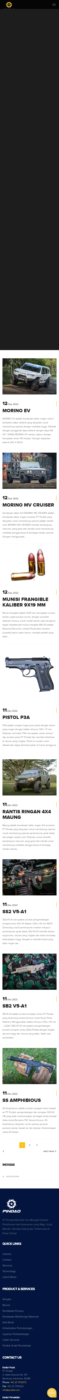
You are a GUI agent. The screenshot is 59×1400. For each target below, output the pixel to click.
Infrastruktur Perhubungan (17, 1328)
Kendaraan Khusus (13, 1311)
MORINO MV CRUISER (28, 505)
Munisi (6, 1305)
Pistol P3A (16, 717)
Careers (6, 1254)
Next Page (49, 1151)
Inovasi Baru (12, 1176)
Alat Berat (8, 1322)
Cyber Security (10, 1339)
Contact (6, 1259)
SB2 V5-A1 (14, 1006)
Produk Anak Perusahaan (16, 1345)
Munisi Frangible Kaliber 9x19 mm (25, 602)
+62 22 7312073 (18, 1382)
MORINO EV (16, 411)
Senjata (6, 1299)
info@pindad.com (11, 1390)
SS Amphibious (21, 1100)
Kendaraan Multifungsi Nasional (20, 1316)
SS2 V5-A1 (14, 911)
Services (7, 1265)
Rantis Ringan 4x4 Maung (26, 814)
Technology (9, 1271)
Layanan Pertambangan (15, 1334)
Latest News (9, 1277)
